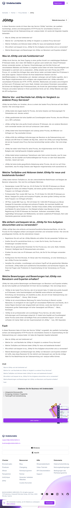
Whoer (4, 471)
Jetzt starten (34, 420)
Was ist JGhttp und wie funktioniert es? (15, 367)
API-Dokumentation (43, 471)
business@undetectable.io (11, 443)
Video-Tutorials (42, 467)
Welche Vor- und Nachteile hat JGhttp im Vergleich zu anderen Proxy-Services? (27, 370)
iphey (4, 481)
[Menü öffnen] (67, 3)
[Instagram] (57, 494)
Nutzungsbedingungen (61, 467)
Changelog (23, 467)
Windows (36, 448)
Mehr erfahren (11, 503)
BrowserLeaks (7, 464)
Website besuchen (58, 20)
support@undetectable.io (11, 440)
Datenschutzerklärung (61, 464)
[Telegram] (42, 494)
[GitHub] (68, 494)
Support (39, 474)
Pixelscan (5, 467)
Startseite (5, 13)
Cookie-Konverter (25, 483)
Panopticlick (6, 474)
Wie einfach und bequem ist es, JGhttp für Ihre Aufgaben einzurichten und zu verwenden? (30, 376)
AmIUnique (6, 477)
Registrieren (58, 3)
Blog (21, 464)
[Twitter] (62, 494)
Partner (13, 13)
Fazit (4, 382)
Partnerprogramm (25, 471)
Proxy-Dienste (22, 13)
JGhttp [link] (32, 13)
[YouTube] (52, 494)
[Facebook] (47, 494)
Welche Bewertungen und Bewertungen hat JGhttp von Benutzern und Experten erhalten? (30, 379)
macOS (36, 453)
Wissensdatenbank (43, 464)
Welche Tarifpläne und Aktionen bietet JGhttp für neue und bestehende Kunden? (27, 373)
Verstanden (49, 503)
